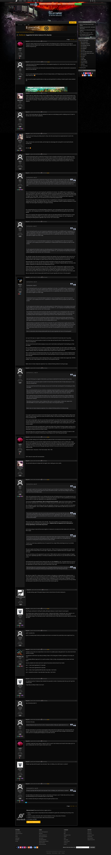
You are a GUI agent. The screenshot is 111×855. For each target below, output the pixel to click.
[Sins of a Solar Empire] (55, 11)
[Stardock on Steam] (92, 73)
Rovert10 (20, 791)
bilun (20, 119)
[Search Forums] (95, 1)
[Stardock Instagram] (90, 73)
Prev (73, 39)
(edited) (48, 61)
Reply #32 (28, 172)
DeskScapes (17, 838)
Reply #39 (29, 589)
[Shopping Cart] (93, 1)
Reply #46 (28, 741)
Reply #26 (28, 41)
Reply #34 (28, 277)
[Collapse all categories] (94, 40)
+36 (20, 126)
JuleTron (20, 615)
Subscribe (92, 847)
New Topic (72, 22)
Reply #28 (28, 93)
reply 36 (35, 484)
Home (17, 32)
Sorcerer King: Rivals (42, 844)
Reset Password (90, 838)
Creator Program (67, 841)
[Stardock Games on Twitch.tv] (88, 73)
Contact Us (66, 842)
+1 (20, 604)
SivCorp (20, 140)
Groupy (16, 841)
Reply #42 (28, 649)
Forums (65, 844)
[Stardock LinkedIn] (89, 75)
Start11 (16, 835)
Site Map (63, 853)
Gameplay (42, 4)
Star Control (41, 838)
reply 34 (35, 281)
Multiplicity (17, 839)
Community (30, 0)
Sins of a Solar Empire (23, 32)
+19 (20, 798)
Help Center (90, 831)
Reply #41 (28, 630)
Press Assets (66, 839)
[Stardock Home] (16, 1)
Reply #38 (28, 479)
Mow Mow (20, 100)
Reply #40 (28, 608)
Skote (20, 161)
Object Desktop (18, 831)
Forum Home (20, 24)
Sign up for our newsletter (69, 847)
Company (66, 829)
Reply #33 (28, 221)
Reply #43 (28, 678)
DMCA (59, 853)
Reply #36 (28, 437)
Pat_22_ (20, 284)
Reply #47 (28, 761)
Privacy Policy (49, 853)
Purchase (78, 4)
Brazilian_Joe (20, 656)
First (71, 39)
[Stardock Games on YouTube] (86, 73)
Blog (37, 0)
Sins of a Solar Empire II (43, 836)
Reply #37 (28, 460)
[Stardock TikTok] (87, 75)
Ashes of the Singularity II (43, 831)
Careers (65, 836)
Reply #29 (28, 112)
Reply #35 (28, 368)
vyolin (20, 48)
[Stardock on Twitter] (82, 73)
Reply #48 (28, 783)
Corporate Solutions (18, 833)
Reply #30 (28, 133)
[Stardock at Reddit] (83, 75)
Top (75, 41)
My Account (90, 833)
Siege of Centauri (42, 842)
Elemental (40, 833)
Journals (49, 4)
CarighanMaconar (20, 597)
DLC (54, 4)
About (65, 831)
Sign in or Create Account (33, 822)
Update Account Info (91, 839)
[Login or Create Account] (91, 1)
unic (20, 69)
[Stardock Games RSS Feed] (91, 75)
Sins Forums (44, 41)
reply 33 (35, 226)
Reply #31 (28, 154)
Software (20, 0)
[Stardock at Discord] (85, 75)
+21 (20, 664)
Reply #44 (28, 700)
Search (25, 24)
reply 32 (35, 177)
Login (28, 24)
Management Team (67, 835)
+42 (20, 148)
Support (41, 0)
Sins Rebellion (30, 32)
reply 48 (36, 788)
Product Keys (90, 836)
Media (64, 4)
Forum (59, 4)
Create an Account (91, 835)
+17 (20, 623)
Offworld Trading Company (43, 841)
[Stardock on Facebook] (84, 73)
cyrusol (20, 637)
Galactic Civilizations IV (43, 835)
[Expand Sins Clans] (80, 56)
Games (25, 0)
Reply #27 (28, 61)
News (34, 0)
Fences (16, 836)
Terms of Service (54, 853)
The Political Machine (42, 839)
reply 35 (36, 372)
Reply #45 (28, 719)
